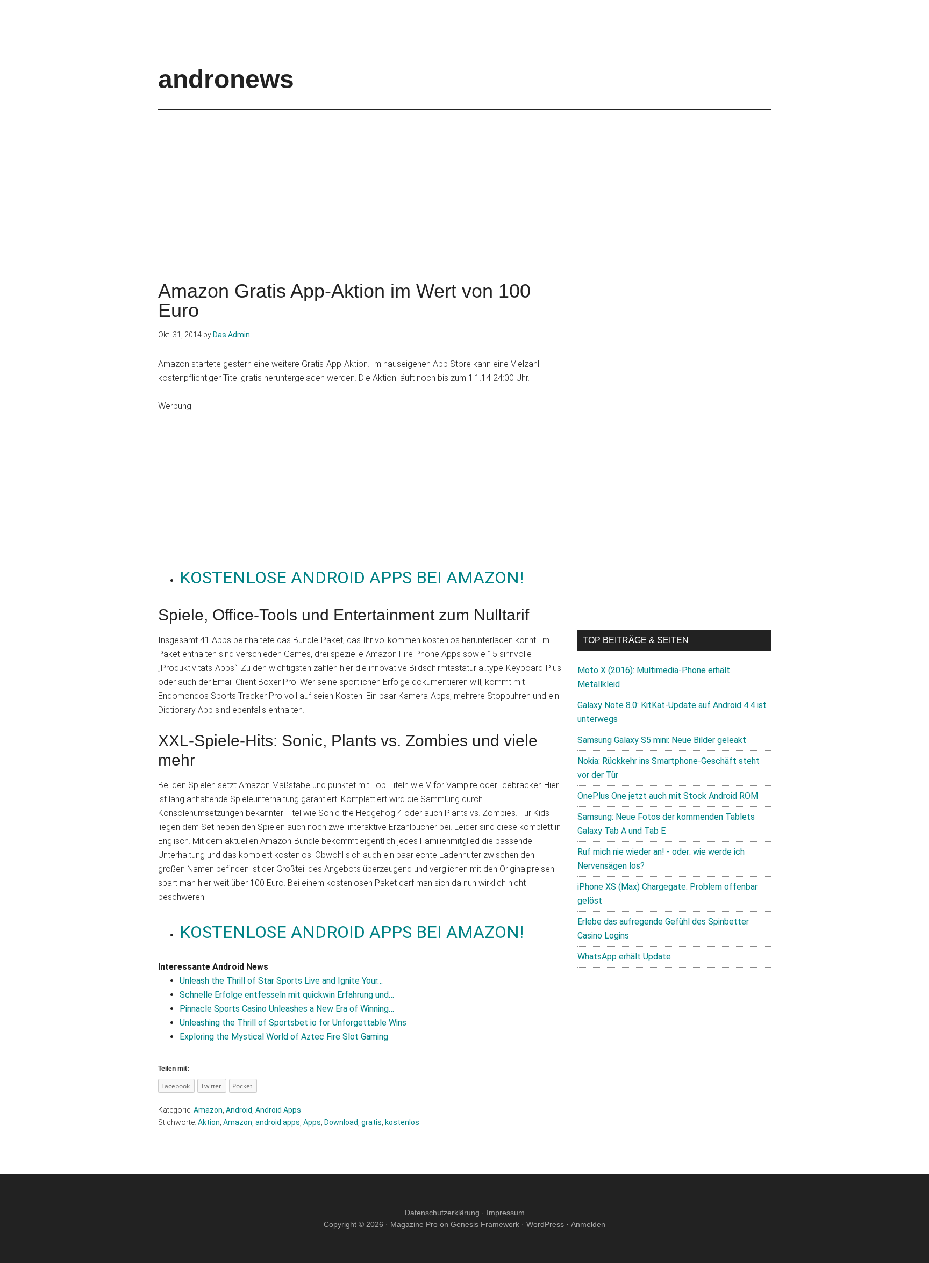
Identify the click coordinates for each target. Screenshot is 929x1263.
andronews (226, 79)
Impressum (506, 1212)
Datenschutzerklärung (442, 1212)
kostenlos (402, 1122)
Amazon (208, 1110)
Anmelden (588, 1224)
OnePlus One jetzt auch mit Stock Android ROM (667, 796)
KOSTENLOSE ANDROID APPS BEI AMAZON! (352, 577)
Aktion (209, 1122)
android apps (277, 1122)
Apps (312, 1122)
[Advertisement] (464, 185)
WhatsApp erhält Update (624, 956)
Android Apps (278, 1110)
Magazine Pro (414, 1224)
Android (239, 1110)
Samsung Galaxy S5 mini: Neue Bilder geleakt (661, 740)
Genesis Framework (485, 1224)
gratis (371, 1122)
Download (341, 1122)
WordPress (545, 1224)
